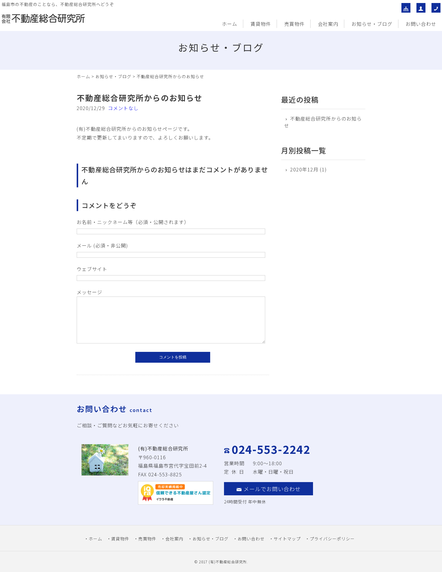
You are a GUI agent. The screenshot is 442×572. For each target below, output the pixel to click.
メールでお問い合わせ (272, 489)
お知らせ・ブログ (371, 23)
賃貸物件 (260, 23)
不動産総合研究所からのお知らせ (323, 122)
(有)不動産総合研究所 (228, 561)
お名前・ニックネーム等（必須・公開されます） (133, 222)
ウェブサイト (92, 268)
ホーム (229, 23)
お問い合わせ (421, 23)
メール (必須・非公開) (102, 245)
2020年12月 (304, 169)
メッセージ (89, 292)
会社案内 (328, 23)
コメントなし (123, 108)
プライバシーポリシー (332, 539)
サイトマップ (287, 539)
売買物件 (294, 23)
